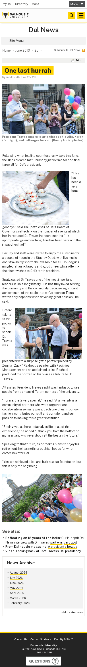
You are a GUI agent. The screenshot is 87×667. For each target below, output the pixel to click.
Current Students (40, 639)
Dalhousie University (15, 15)
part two (70, 542)
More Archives (73, 612)
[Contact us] (43, 661)
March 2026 (18, 598)
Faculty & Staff (63, 639)
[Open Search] (71, 15)
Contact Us (20, 639)
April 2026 (17, 593)
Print (78, 60)
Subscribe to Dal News (67, 50)
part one (56, 542)
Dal (7, 4)
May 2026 (16, 588)
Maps (35, 4)
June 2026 (17, 583)
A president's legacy (62, 546)
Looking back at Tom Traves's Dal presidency (48, 551)
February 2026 (20, 603)
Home (6, 50)
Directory (21, 4)
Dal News (44, 29)
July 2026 (16, 577)
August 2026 (18, 572)
